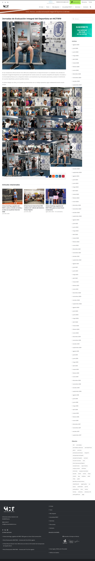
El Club (51, 506)
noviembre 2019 (77, 340)
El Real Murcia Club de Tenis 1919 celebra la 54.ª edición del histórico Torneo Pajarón (34, 208)
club (84, 460)
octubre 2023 (76, 168)
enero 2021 (75, 289)
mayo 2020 (76, 318)
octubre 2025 (76, 81)
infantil (74, 476)
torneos (74, 491)
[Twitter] (5, 530)
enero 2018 (75, 420)
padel (78, 478)
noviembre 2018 (77, 384)
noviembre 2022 (77, 209)
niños (74, 478)
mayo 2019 (75, 362)
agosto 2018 (76, 395)
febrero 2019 (76, 373)
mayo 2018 (75, 406)
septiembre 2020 (77, 303)
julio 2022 (75, 223)
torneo (86, 489)
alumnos (79, 450)
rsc (89, 484)
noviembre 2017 (77, 427)
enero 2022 (76, 245)
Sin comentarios (59, 211)
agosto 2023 (76, 176)
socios (74, 486)
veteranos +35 (87, 491)
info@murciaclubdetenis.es (9, 524)
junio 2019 (75, 358)
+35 (73, 445)
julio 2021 (75, 267)
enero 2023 (76, 201)
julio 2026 (75, 48)
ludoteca (84, 476)
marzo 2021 (76, 282)
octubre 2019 (76, 344)
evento (84, 473)
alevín (74, 450)
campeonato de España (78, 455)
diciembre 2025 (77, 74)
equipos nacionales (83, 471)
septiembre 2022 (77, 216)
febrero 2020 (76, 329)
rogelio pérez (84, 484)
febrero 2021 (76, 285)
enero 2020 (76, 333)
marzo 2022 (76, 238)
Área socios (52, 524)
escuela (74, 473)
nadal (89, 476)
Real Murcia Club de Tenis (78, 481)
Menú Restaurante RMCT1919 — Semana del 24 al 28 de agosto (19, 540)
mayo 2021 (75, 274)
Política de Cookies (54, 552)
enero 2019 (75, 376)
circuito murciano (77, 460)
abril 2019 (75, 365)
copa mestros (84, 465)
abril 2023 (75, 190)
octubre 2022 (76, 212)
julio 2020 (75, 311)
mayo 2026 (76, 55)
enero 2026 (76, 70)
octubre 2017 (76, 431)
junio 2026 (75, 52)
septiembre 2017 (77, 435)
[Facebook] (2, 530)
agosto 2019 (76, 351)
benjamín (87, 452)
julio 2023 (75, 179)
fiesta (89, 473)
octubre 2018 (76, 387)
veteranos (80, 491)
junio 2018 (75, 402)
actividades (79, 445)
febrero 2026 (76, 66)
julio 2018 (75, 398)
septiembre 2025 (77, 85)
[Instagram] (7, 530)
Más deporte (53, 513)
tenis (82, 489)
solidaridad (80, 486)
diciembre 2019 (77, 336)
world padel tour (76, 494)
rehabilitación (76, 484)
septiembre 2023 (77, 172)
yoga (83, 494)
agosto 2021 (76, 263)
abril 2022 (75, 234)
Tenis (51, 510)
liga (79, 476)
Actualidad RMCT (54, 517)
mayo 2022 (76, 230)
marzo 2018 (76, 413)
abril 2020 (75, 322)
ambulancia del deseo (78, 452)
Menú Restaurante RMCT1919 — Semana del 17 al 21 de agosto (18, 549)
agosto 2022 (76, 219)
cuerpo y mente (76, 468)
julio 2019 (75, 354)
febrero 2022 (76, 241)
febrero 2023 (76, 198)
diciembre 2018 (77, 380)
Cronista (5, 517)
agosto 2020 (76, 307)
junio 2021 (75, 271)
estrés (79, 473)
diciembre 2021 (77, 249)
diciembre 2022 (77, 205)
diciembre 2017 (76, 424)
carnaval (86, 458)
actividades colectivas (78, 447)
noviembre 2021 (77, 252)
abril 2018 (75, 409)
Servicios (52, 521)
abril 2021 (75, 278)
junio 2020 (75, 314)
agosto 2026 (76, 44)
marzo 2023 (76, 194)
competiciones (76, 465)
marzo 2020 (76, 325)
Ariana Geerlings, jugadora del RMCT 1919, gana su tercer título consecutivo (55, 208)
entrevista (75, 471)
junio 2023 (75, 183)
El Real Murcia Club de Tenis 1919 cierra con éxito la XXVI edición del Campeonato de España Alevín (23, 544)
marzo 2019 (76, 369)
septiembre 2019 (77, 347)
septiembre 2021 (77, 260)
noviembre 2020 (77, 296)
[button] (90, 7)
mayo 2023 (76, 187)
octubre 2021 (76, 256)
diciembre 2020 (77, 292)
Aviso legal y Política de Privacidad (58, 549)
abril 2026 (75, 59)
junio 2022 (75, 227)
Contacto (52, 528)
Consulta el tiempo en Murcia (71, 536)
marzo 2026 (76, 63)
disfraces (84, 468)
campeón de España (77, 458)
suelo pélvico (76, 489)
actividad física (88, 447)
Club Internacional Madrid (78, 463)
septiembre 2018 (77, 391)
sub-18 (86, 486)
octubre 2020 (76, 300)
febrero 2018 (76, 417)
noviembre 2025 (77, 77)
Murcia (8, 519)
